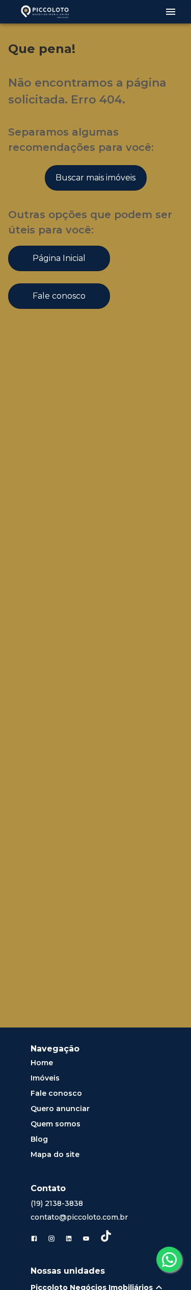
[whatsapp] (169, 1259)
